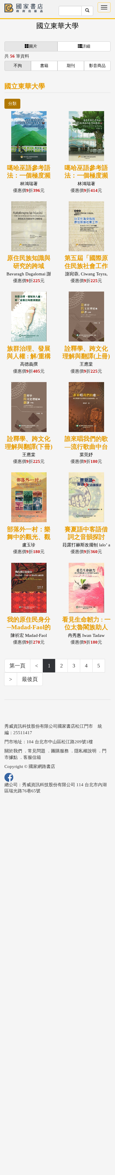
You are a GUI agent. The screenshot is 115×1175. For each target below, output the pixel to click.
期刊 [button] (71, 65)
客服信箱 (32, 757)
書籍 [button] (44, 65)
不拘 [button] (18, 65)
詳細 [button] (86, 46)
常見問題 (36, 751)
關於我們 (13, 751)
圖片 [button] (33, 46)
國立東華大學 (57, 26)
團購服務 (60, 751)
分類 (12, 103)
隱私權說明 (85, 751)
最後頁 (30, 679)
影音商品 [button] (97, 65)
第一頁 (17, 666)
